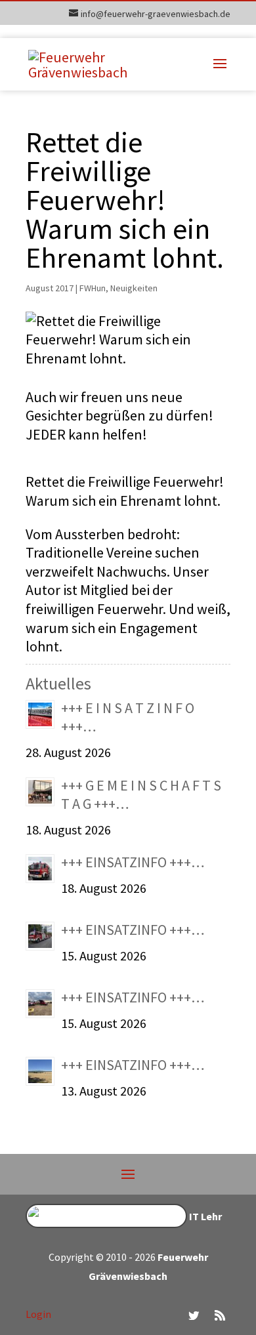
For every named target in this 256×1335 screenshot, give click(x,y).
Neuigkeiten (134, 288)
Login (38, 1314)
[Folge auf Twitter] (193, 1315)
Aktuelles (58, 683)
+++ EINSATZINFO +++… (133, 862)
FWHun (92, 288)
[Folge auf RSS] (219, 1315)
